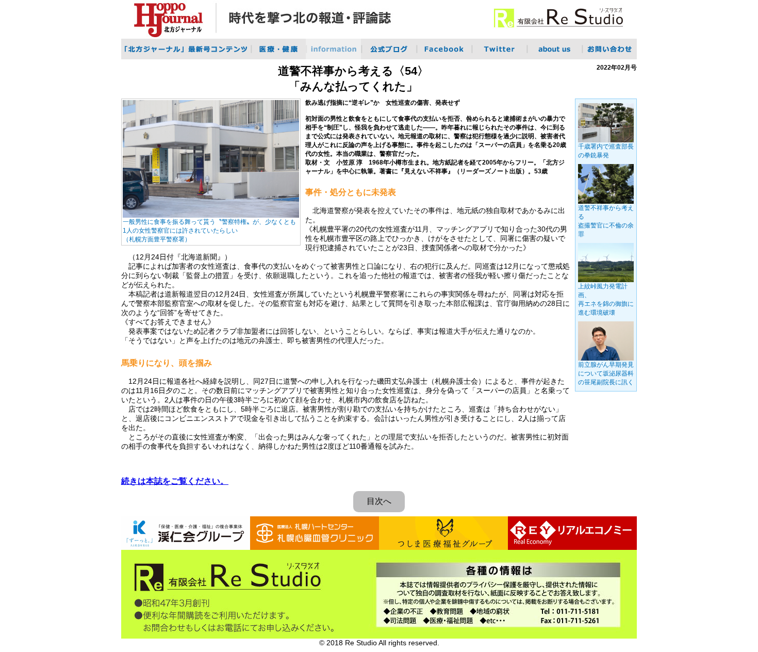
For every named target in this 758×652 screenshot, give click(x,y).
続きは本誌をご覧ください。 (174, 481)
